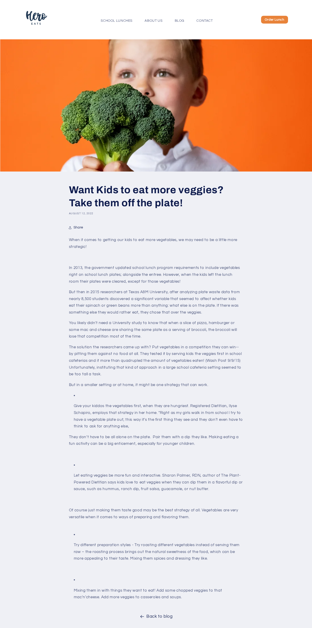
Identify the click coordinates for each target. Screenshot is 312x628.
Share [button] (78, 227)
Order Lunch (274, 19)
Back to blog (159, 616)
